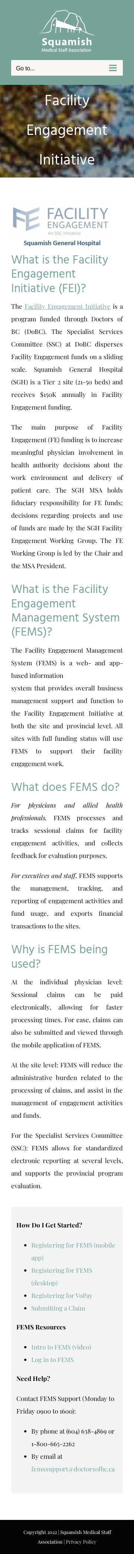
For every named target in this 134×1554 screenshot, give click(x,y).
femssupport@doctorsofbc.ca (73, 1469)
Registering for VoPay (62, 1295)
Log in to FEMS (52, 1359)
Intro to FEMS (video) (61, 1347)
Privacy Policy (81, 1541)
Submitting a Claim (58, 1308)
